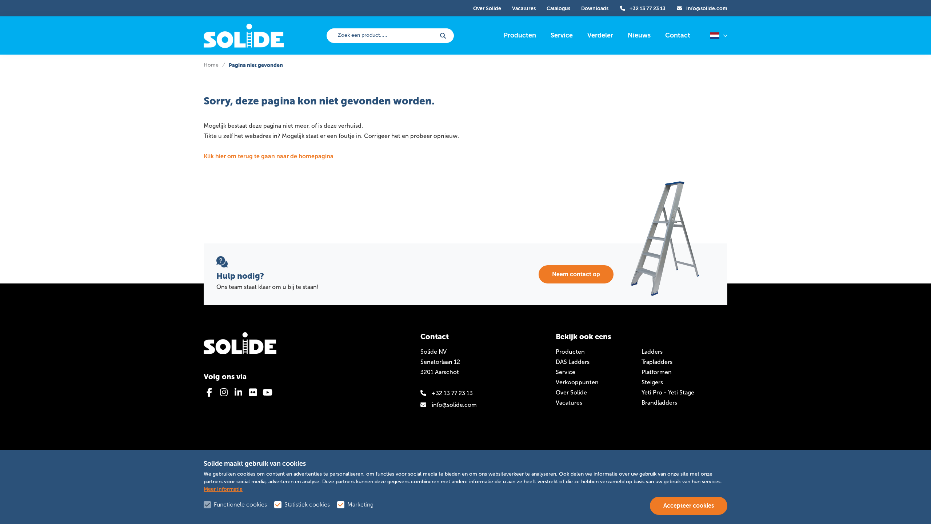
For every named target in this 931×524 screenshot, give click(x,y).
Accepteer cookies (688, 506)
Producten (570, 352)
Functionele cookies (240, 504)
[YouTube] (267, 392)
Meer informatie (223, 489)
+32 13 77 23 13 (452, 393)
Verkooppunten (577, 382)
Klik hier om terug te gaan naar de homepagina (268, 156)
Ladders (652, 352)
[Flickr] (252, 392)
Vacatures (569, 403)
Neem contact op (576, 274)
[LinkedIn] (238, 392)
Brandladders (659, 403)
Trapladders (657, 362)
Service (565, 372)
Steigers (652, 382)
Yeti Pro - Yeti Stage (668, 392)
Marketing (360, 504)
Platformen (657, 372)
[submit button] (442, 35)
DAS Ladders (573, 362)
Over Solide (571, 392)
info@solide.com (454, 405)
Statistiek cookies (307, 504)
